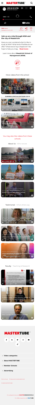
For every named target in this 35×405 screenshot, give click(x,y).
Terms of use (4, 379)
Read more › (24, 49)
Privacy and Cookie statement (17, 379)
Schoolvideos (17, 68)
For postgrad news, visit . (20, 395)
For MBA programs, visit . (24, 398)
